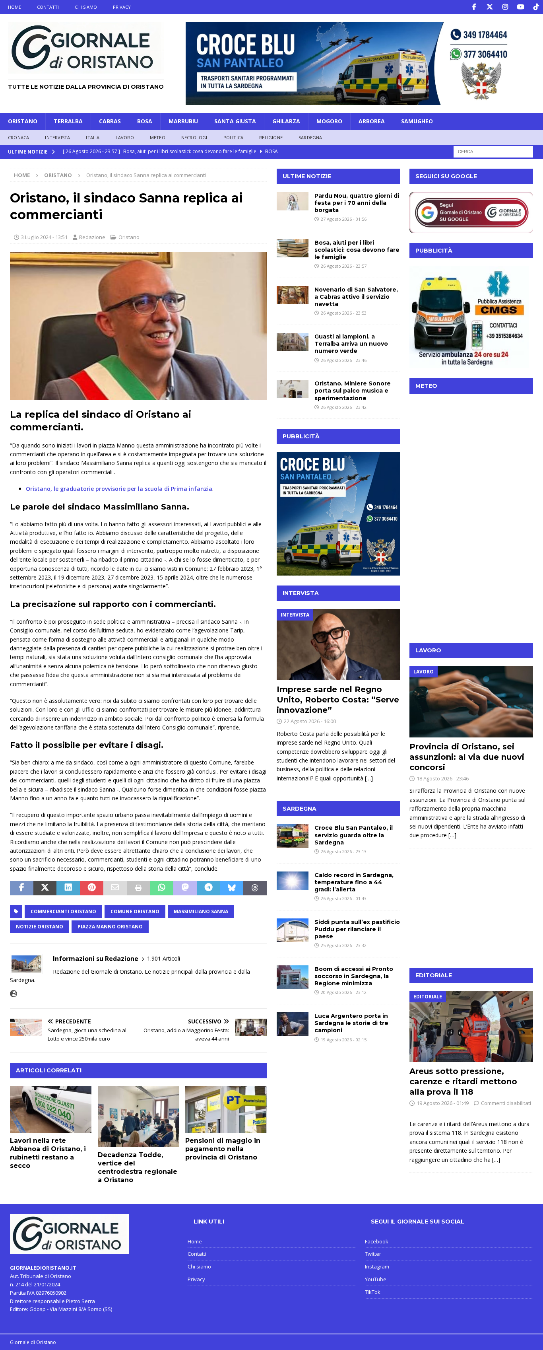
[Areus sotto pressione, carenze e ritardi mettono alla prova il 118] (471, 1026)
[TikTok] (536, 7)
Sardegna (310, 137)
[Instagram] (505, 7)
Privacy (122, 7)
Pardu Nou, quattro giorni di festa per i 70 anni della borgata (356, 203)
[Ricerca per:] (493, 151)
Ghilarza (286, 121)
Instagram (377, 1266)
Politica (233, 137)
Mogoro (329, 121)
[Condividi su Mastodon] (185, 888)
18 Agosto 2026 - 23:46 (443, 778)
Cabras (110, 121)
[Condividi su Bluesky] (232, 888)
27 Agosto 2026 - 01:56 (344, 219)
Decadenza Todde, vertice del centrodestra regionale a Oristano (137, 1167)
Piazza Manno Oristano (110, 926)
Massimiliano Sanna (201, 911)
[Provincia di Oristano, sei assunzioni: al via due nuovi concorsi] (471, 701)
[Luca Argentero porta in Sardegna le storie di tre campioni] (292, 1024)
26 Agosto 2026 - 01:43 (344, 898)
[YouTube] (520, 7)
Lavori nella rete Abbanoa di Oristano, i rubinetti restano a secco (48, 1153)
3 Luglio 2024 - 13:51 (44, 237)
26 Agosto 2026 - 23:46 (344, 360)
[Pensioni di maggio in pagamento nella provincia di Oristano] (226, 1109)
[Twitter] (489, 7)
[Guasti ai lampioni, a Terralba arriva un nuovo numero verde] (292, 342)
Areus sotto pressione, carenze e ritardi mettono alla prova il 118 (463, 1081)
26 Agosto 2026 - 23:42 (344, 407)
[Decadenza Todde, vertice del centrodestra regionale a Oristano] (138, 1117)
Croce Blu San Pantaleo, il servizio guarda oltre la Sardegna (353, 835)
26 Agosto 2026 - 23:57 (344, 266)
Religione (271, 137)
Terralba (68, 121)
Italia (92, 137)
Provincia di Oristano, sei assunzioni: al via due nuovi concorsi (466, 757)
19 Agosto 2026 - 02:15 (344, 1040)
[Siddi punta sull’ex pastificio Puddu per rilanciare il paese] (292, 930)
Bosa (144, 121)
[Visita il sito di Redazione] (13, 994)
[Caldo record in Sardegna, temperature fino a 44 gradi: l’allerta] (292, 880)
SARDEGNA (299, 808)
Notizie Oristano (39, 926)
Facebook (376, 1241)
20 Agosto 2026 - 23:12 (344, 992)
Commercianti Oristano (63, 911)
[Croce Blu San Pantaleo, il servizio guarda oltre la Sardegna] (292, 836)
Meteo (157, 137)
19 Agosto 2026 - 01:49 (443, 1103)
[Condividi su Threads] (255, 888)
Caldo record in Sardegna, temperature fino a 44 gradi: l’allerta (354, 882)
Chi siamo (86, 7)
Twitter (373, 1253)
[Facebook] (474, 7)
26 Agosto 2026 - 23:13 (344, 851)
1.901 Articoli (163, 958)
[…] (369, 778)
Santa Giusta (235, 121)
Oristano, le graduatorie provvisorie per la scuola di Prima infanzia (119, 488)
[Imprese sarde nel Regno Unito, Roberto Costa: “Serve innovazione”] (338, 645)
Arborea (372, 121)
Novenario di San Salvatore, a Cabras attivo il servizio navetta (356, 296)
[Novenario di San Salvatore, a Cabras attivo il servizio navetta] (292, 295)
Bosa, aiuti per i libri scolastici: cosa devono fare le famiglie (356, 250)
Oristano (22, 121)
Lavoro (125, 137)
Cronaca (18, 137)
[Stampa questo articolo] (138, 888)
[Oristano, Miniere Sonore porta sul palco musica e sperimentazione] (292, 389)
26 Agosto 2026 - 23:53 (344, 313)
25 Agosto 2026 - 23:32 (344, 945)
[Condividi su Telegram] (208, 888)
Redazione (92, 237)
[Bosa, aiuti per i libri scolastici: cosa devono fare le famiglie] (292, 248)
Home (14, 7)
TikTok (372, 1292)
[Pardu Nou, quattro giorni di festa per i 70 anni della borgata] (292, 201)
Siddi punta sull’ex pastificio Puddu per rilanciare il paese (357, 929)
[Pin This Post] (91, 888)
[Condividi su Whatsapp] (161, 888)
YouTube (375, 1279)
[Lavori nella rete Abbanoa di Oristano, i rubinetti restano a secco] (50, 1109)
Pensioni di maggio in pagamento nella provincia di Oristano (222, 1149)
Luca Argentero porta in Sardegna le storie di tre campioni (351, 1023)
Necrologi (194, 137)
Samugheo (417, 121)
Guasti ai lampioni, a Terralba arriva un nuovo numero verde (351, 343)
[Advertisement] (471, 583)
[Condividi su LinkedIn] (68, 888)
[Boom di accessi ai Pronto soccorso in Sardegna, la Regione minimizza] (292, 977)
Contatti (48, 7)
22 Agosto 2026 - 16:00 (310, 721)
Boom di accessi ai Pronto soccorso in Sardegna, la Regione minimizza (353, 976)
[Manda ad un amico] (115, 888)
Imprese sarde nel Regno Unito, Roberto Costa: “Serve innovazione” (338, 700)
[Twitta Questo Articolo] (45, 888)
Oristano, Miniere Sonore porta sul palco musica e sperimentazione (352, 390)
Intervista (57, 137)
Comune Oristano (135, 911)
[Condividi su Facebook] (21, 888)
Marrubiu (183, 121)
